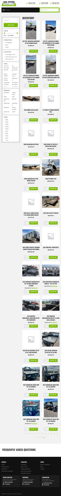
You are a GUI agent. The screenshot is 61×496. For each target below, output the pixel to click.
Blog (41, 466)
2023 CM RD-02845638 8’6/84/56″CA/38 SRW (51, 351)
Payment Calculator (26, 471)
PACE (5, 97)
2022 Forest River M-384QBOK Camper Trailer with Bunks (31, 248)
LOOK (13, 111)
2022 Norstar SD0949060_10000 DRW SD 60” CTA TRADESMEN (31, 318)
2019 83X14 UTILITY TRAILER (50, 213)
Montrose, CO (44, 4)
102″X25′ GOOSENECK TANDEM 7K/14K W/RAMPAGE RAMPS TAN (50, 76)
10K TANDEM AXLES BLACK (31, 110)
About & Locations (45, 464)
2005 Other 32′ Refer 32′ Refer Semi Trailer (51, 145)
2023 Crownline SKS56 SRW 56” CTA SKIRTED (31, 420)
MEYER (14, 99)
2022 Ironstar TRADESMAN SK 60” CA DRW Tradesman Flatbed (31, 284)
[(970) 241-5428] (27, 3)
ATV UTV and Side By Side (6, 67)
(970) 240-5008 (44, 3)
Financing (23, 464)
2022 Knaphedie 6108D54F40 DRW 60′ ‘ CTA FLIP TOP (51, 283)
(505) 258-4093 (55, 3)
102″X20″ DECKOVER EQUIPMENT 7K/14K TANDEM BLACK (31, 42)
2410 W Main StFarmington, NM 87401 (48, 480)
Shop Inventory (5, 466)
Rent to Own (24, 466)
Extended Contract (26, 473)
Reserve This (33, 51)
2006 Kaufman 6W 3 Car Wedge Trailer (31, 180)
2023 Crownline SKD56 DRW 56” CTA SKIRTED (31, 386)
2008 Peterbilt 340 (50, 179)
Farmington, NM (56, 4)
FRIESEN (6, 107)
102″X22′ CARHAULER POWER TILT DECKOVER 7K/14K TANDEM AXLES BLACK (50, 43)
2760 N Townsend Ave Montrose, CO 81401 (28, 480)
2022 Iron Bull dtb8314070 (51, 247)
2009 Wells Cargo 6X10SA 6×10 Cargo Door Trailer (31, 214)
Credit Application (25, 469)
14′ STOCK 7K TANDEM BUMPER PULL (51, 111)
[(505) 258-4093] (51, 3)
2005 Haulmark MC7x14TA (31, 144)
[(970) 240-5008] (40, 3)
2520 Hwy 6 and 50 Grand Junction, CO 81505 (9, 480)
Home (3, 464)
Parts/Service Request (7, 471)
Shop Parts (4, 469)
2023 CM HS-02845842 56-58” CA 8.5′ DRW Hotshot (31, 351)
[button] (6, 10)
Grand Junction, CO (32, 4)
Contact (42, 469)
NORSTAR (7, 103)
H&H (13, 97)
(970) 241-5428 (31, 3)
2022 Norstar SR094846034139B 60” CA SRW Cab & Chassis (50, 318)
